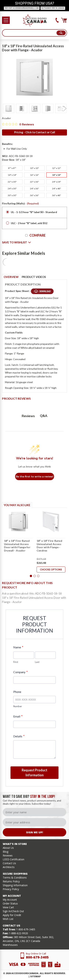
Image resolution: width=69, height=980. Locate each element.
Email (17, 716)
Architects (9, 867)
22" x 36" (34, 181)
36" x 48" (56, 195)
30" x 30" (12, 195)
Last (37, 662)
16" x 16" (34, 175)
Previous (4, 108)
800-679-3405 (37, 957)
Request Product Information (34, 772)
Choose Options (51, 569)
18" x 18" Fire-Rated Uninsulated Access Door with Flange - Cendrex (49, 545)
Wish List (8, 919)
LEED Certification (13, 859)
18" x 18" (56, 175)
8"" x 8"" (12, 168)
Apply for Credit (12, 915)
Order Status (10, 903)
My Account (10, 899)
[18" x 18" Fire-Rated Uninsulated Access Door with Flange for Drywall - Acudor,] (18, 521)
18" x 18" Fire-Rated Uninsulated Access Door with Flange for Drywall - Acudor (17, 545)
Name (18, 647)
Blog (5, 851)
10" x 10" (34, 168)
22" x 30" (12, 181)
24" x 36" (34, 188)
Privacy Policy (11, 889)
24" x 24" (56, 181)
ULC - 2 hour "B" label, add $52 (29, 223)
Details (18, 736)
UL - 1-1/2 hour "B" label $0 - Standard (34, 212)
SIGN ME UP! (34, 832)
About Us (8, 847)
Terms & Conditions (15, 877)
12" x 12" (56, 168)
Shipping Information (15, 885)
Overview (11, 277)
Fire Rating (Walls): (20, 203)
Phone (17, 691)
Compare (37, 235)
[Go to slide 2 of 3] (34, 576)
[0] (64, 20)
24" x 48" (56, 188)
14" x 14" (12, 175)
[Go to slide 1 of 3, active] (31, 576)
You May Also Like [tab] (17, 505)
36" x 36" (34, 195)
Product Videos (34, 277)
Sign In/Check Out (13, 911)
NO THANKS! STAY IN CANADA (52, 8)
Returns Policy (11, 881)
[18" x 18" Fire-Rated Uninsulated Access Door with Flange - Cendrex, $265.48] (51, 521)
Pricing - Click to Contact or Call (34, 132)
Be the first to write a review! (34, 476)
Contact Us (9, 863)
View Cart (8, 907)
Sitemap (35, 976)
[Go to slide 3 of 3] (38, 576)
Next (65, 108)
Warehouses (10, 945)
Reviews (8, 855)
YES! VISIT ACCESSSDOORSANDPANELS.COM (22, 8)
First (15, 662)
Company (20, 672)
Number (17, 706)
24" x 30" (12, 188)
